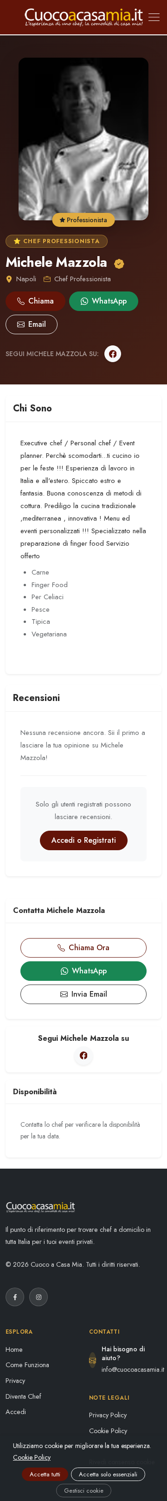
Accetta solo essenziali (108, 1474)
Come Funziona (27, 1364)
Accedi (16, 1411)
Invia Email (89, 994)
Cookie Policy (108, 1430)
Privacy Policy (108, 1415)
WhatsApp (109, 301)
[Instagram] (38, 1297)
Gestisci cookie (83, 1490)
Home (14, 1349)
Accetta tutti (45, 1474)
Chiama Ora (89, 947)
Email (37, 324)
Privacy (15, 1380)
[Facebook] (112, 353)
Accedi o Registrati (83, 840)
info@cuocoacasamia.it (133, 1369)
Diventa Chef (23, 1396)
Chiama (41, 301)
